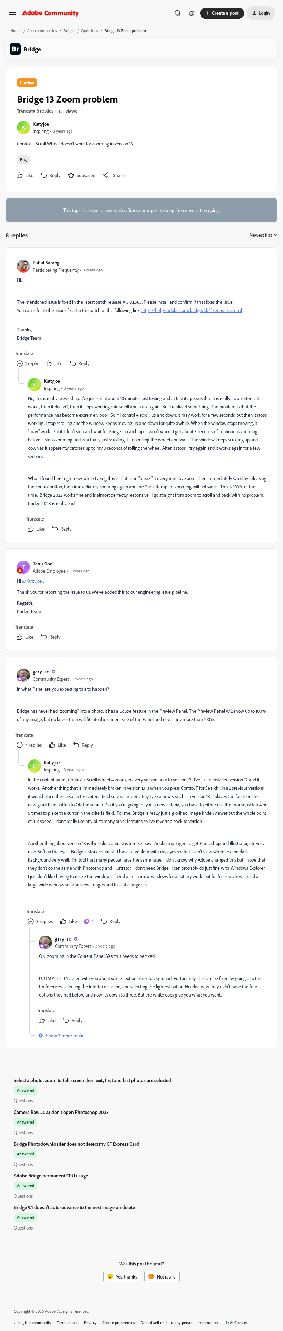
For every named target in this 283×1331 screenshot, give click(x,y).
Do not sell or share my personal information (179, 1322)
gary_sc (41, 671)
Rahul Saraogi (46, 262)
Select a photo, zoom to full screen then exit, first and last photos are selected (92, 1080)
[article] (141, 314)
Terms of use (67, 1322)
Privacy (90, 1322)
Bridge (69, 30)
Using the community (32, 1322)
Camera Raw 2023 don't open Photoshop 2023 (61, 1112)
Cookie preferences (118, 1322)
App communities (42, 30)
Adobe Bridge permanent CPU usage (51, 1175)
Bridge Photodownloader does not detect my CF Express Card (76, 1144)
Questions (89, 30)
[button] (12, 15)
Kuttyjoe (41, 124)
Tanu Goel (43, 563)
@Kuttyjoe (32, 581)
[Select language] (191, 13)
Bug (23, 159)
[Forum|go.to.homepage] (50, 13)
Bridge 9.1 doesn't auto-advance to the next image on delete (74, 1207)
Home (15, 30)
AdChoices (239, 1322)
